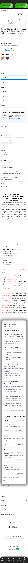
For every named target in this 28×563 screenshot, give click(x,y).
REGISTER (6, 6)
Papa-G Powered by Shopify (19, 555)
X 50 (3, 105)
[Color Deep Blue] (7, 58)
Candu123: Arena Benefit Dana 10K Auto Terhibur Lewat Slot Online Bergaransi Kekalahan (14, 2)
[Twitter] (4, 187)
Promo (2, 560)
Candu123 (4, 202)
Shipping (8, 45)
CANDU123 (5, 77)
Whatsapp (19, 560)
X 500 (3, 96)
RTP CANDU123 (22, 305)
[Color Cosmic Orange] (2, 58)
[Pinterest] (7, 187)
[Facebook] (2, 187)
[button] (14, 167)
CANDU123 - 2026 (6, 485)
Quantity (3, 126)
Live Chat (24, 560)
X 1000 (4, 91)
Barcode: (10, 35)
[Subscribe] (22, 540)
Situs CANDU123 (6, 293)
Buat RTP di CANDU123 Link (7, 143)
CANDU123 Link (9, 555)
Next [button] (26, 1)
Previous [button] (1, 1)
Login (8, 560)
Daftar (13, 560)
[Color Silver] (12, 58)
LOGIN (21, 6)
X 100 (3, 101)
